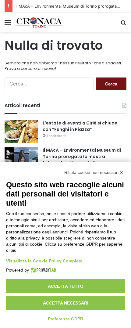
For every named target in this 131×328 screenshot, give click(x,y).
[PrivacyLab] (42, 270)
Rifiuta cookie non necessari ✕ (93, 172)
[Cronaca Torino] (39, 22)
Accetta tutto (65, 286)
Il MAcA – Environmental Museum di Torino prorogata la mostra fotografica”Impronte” (82, 156)
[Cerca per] (123, 24)
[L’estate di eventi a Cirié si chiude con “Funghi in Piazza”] (21, 131)
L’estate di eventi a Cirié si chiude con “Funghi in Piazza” (80, 126)
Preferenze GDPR (65, 318)
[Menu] (8, 24)
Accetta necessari (65, 303)
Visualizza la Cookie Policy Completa (44, 260)
